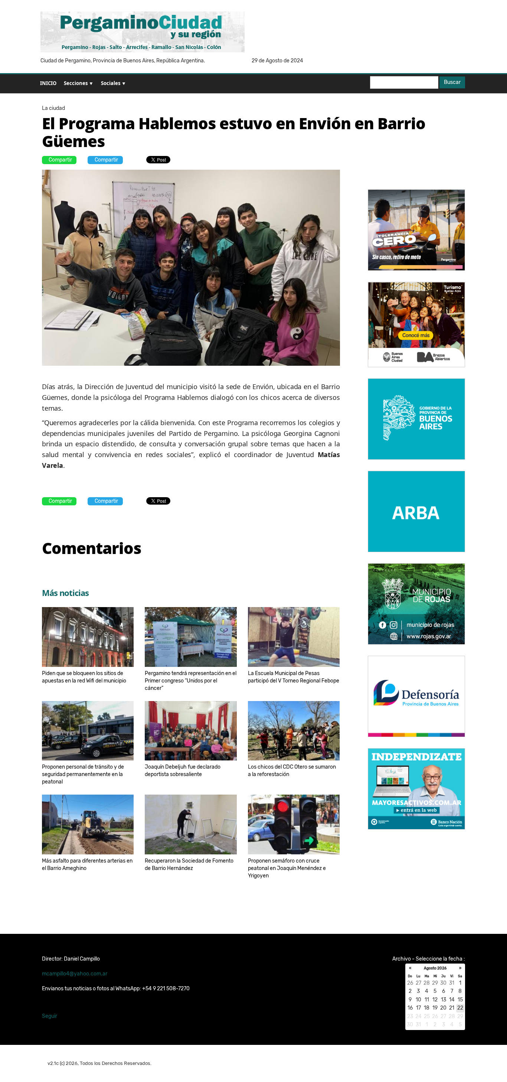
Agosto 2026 (435, 968)
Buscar (452, 82)
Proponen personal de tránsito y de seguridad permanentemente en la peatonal (83, 774)
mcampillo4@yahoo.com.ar (74, 974)
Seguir (49, 1016)
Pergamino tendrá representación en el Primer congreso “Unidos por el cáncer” (190, 680)
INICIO (48, 83)
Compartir (60, 160)
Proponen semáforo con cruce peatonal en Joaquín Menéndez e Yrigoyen (287, 868)
